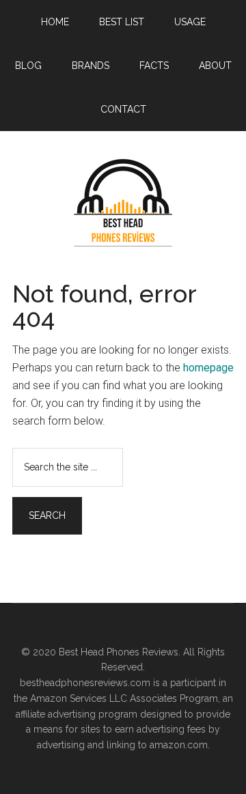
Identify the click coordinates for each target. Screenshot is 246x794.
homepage (208, 367)
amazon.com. (180, 744)
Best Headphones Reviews (123, 203)
